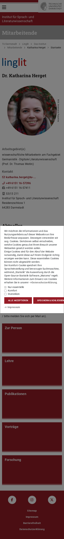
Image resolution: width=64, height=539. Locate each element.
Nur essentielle (16, 287)
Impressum (14, 307)
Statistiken (14, 294)
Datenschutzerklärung (44, 282)
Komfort (12, 290)
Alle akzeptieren (18, 300)
